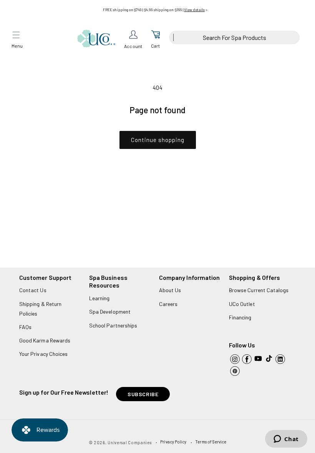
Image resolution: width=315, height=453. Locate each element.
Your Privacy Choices (43, 353)
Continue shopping (157, 139)
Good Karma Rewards (44, 340)
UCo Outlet (242, 304)
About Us (170, 290)
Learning (99, 298)
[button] (16, 34)
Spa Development (110, 311)
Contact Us (32, 290)
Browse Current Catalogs (258, 290)
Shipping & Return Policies (40, 309)
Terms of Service (210, 441)
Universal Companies (129, 442)
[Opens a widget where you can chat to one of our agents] (286, 439)
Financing (240, 317)
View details (194, 9)
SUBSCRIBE (143, 394)
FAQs (25, 327)
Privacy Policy (173, 441)
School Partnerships (113, 325)
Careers (168, 304)
